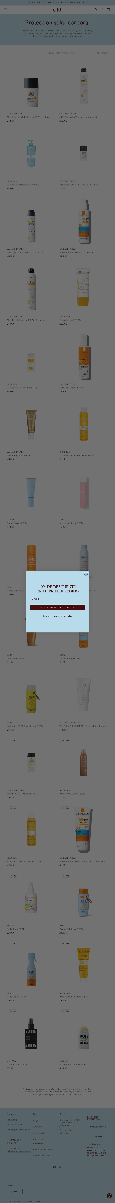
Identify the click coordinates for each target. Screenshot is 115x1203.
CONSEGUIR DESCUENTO (57, 607)
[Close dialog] (86, 573)
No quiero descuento (57, 615)
